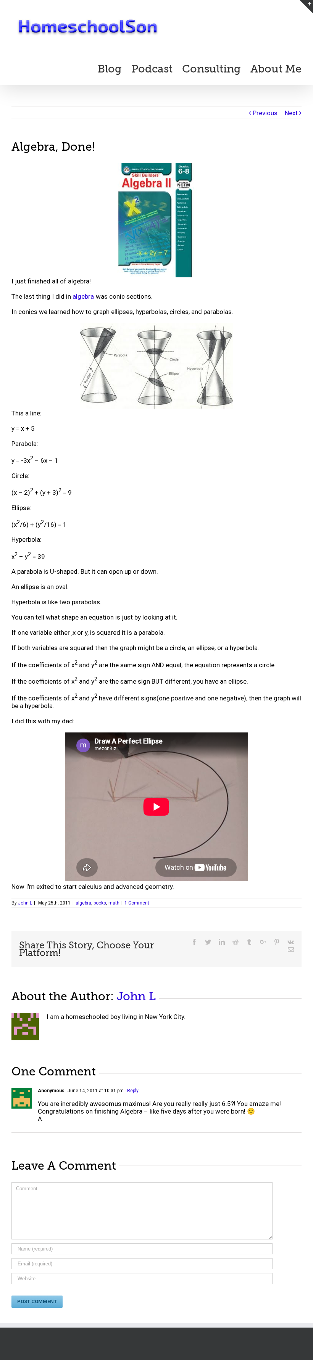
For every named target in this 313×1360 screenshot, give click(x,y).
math (113, 903)
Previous (265, 113)
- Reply (131, 1090)
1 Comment (136, 903)
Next (291, 113)
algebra (83, 296)
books (100, 903)
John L (25, 903)
